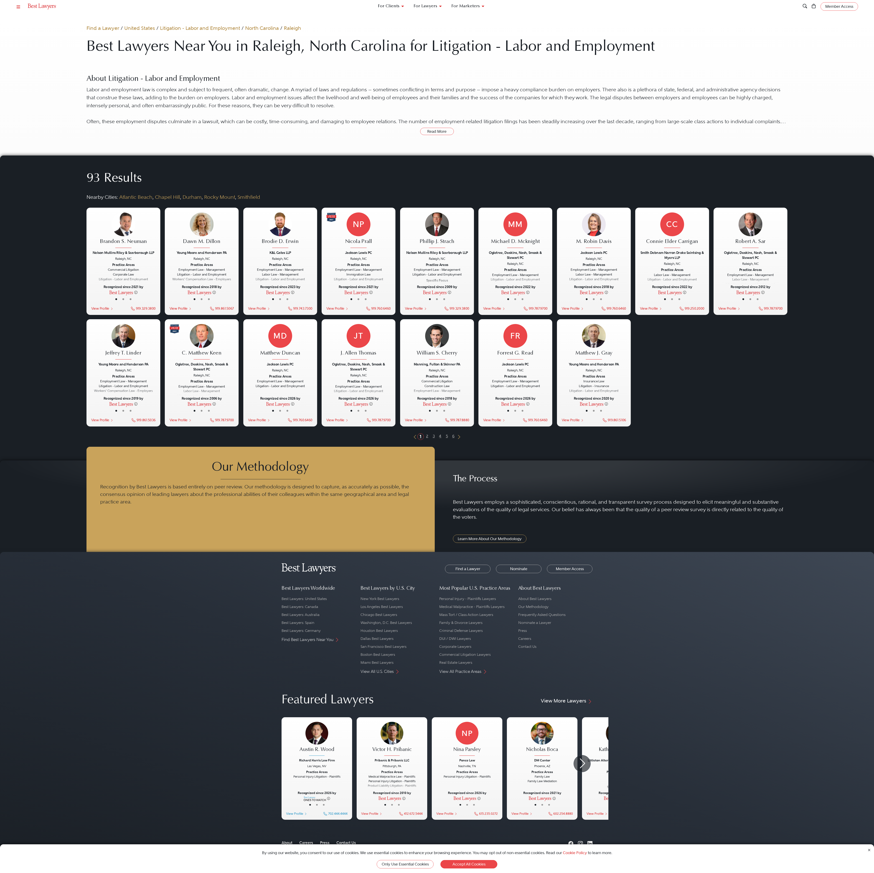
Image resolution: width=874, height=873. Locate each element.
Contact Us (527, 646)
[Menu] (18, 6)
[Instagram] (580, 842)
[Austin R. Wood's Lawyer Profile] (317, 739)
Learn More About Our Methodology (490, 538)
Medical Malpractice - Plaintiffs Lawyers (472, 607)
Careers (524, 638)
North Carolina (262, 28)
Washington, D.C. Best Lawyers (386, 622)
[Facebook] (570, 842)
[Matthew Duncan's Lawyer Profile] (280, 342)
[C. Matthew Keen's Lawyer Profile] (202, 342)
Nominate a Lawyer (534, 622)
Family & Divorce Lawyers (461, 622)
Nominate (518, 569)
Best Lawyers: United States (304, 599)
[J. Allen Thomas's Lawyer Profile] (358, 342)
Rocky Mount (219, 197)
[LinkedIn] (589, 842)
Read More (437, 131)
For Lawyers (425, 6)
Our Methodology (533, 607)
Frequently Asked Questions (542, 615)
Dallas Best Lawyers (377, 638)
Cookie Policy (575, 852)
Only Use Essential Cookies (405, 864)
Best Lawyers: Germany (301, 630)
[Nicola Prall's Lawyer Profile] (358, 230)
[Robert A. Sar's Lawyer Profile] (750, 230)
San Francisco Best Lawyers (384, 646)
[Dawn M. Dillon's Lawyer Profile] (202, 230)
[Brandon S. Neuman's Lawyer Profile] (123, 230)
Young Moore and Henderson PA (202, 252)
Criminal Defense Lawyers (461, 630)
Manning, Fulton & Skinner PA (437, 364)
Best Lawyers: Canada (300, 607)
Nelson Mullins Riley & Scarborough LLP (123, 252)
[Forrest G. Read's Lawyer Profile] (515, 342)
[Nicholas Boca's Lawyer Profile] (542, 739)
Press (522, 630)
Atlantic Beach (135, 197)
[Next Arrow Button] (582, 763)
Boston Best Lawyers (378, 654)
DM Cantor (542, 760)
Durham (192, 197)
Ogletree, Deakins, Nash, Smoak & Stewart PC (515, 255)
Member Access (570, 569)
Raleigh (292, 28)
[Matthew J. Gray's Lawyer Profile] (594, 342)
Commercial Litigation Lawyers (465, 654)
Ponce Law (467, 760)
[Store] (814, 6)
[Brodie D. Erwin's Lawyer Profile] (280, 230)
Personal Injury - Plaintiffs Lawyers (467, 599)
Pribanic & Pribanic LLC (392, 760)
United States (139, 28)
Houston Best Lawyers (379, 630)
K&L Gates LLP (280, 252)
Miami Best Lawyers (377, 662)
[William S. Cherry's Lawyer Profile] (437, 342)
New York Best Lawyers (380, 599)
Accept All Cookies (468, 864)
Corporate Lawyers (455, 646)
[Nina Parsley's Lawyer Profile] (467, 739)
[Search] (805, 6)
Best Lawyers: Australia (301, 615)
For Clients (388, 6)
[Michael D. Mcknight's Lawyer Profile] (515, 230)
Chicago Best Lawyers (379, 615)
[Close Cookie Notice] (869, 850)
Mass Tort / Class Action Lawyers (466, 615)
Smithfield (249, 197)
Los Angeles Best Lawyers (382, 607)
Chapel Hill (167, 197)
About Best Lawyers (534, 599)
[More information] (135, 292)
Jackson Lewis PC (358, 252)
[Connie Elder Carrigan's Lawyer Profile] (672, 230)
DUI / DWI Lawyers (455, 638)
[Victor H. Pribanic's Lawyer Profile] (392, 739)
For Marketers (465, 6)
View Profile (100, 308)
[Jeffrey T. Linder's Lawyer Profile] (123, 342)
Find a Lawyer (102, 28)
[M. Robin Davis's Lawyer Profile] (594, 230)
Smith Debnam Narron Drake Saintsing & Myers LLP (672, 255)
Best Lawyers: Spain (298, 622)
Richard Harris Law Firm (317, 760)
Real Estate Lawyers (455, 662)
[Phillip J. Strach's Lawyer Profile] (437, 230)
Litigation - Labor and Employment (200, 28)
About (287, 842)
